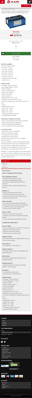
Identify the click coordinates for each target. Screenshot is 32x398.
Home (2, 9)
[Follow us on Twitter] (5, 342)
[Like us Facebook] (2, 342)
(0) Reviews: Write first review (16, 41)
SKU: (13, 43)
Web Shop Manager (16, 395)
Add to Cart (16, 53)
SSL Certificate (13, 369)
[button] (16, 5)
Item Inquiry (16, 59)
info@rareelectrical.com (7, 332)
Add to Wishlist (16, 56)
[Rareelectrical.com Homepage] (13, 2)
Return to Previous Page (10, 9)
